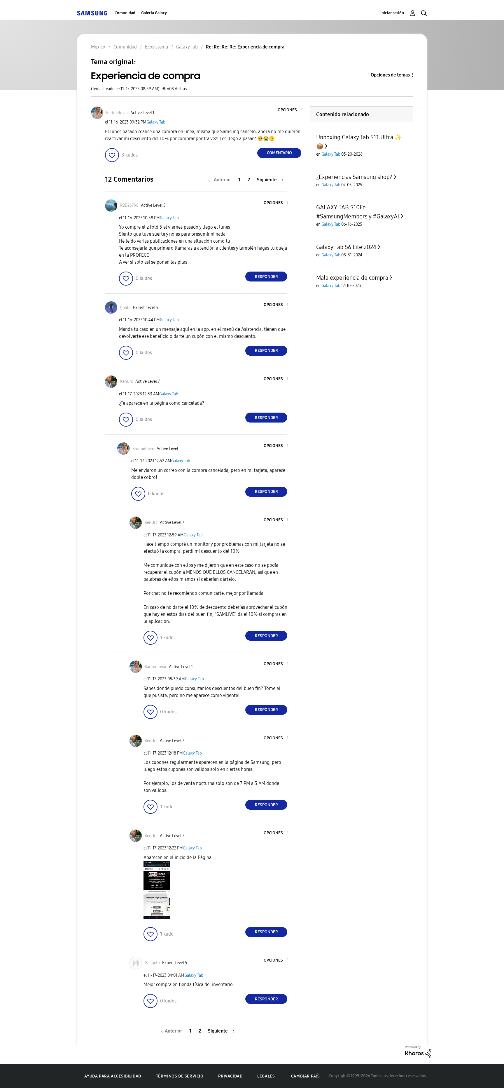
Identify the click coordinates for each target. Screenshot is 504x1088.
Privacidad (230, 1076)
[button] (291, 110)
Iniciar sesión (392, 13)
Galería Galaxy (154, 13)
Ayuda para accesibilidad (112, 1076)
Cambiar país (305, 1076)
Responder (266, 276)
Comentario (279, 152)
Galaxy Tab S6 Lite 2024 (346, 247)
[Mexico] (92, 13)
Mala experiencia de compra (352, 277)
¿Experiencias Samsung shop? (354, 176)
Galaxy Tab (155, 122)
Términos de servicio (180, 1076)
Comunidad (125, 13)
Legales (266, 1076)
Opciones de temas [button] (390, 75)
